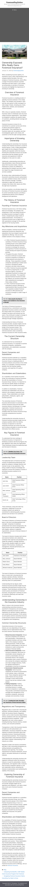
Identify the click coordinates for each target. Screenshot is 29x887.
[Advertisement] (14, 27)
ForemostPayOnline (14, 2)
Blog (5, 869)
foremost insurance (12, 865)
